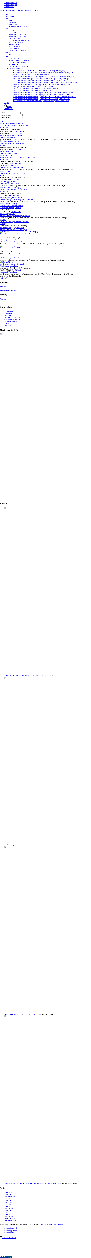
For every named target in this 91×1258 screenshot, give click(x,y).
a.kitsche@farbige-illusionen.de (11, 135)
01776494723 (15, 196)
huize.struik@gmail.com (8, 272)
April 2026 (8, 1192)
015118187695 (16, 212)
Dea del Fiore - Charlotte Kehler (11, 206)
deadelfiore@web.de (7, 214)
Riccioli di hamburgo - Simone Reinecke (14, 222)
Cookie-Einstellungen (12, 319)
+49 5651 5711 (16, 254)
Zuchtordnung (5, 303)
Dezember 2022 (10, 1218)
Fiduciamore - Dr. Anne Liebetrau (12, 143)
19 (6, 278)
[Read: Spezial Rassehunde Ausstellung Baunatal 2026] (6, 509)
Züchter (2, 145)
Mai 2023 (7, 1212)
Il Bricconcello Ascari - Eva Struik (12, 264)
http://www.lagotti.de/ (7, 137)
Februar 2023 (9, 1216)
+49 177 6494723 (19, 133)
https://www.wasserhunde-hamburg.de (13, 230)
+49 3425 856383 (19, 131)
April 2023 (8, 1214)
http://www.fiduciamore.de (9, 153)
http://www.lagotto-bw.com (9, 184)
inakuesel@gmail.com (8, 182)
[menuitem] (47, 14)
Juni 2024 (7, 1204)
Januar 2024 (8, 1210)
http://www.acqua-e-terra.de (10, 258)
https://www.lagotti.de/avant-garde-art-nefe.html (17, 200)
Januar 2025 (8, 1200)
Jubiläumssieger (10, 845)
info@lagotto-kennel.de (8, 240)
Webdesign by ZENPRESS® (52, 1224)
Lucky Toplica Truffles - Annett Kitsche (14, 125)
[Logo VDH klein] (19, 10)
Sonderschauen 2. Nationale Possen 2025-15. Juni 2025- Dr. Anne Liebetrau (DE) (33, 1183)
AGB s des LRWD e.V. (8, 290)
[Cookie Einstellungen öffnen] (16, 1255)
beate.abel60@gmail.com (9, 165)
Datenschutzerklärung (12, 317)
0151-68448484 (16, 163)
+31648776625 (16, 270)
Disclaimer (8, 315)
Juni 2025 (7, 1198)
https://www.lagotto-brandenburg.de (12, 167)
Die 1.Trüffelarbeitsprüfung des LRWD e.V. (19, 1014)
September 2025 (10, 1196)
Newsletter (8, 325)
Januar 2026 (8, 1194)
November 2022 (10, 1220)
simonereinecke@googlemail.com (12, 228)
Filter (2, 121)
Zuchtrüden (4, 127)
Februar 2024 (9, 1208)
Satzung (3, 299)
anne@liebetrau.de (6, 151)
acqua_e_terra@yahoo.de (9, 256)
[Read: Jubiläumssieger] (6, 678)
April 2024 (8, 1206)
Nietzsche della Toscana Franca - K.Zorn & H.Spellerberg (20, 234)
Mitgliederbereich (10, 321)
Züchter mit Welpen (7, 208)
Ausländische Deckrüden (9, 266)
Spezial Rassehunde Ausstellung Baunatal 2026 (21, 675)
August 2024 (9, 1202)
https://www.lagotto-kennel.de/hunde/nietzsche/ (16, 242)
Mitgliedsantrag (9, 311)
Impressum (8, 313)
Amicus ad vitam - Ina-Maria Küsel (12, 173)
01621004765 (15, 180)
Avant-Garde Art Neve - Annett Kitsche (14, 190)
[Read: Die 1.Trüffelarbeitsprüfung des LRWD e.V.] (6, 847)
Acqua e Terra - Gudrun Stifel (10, 248)
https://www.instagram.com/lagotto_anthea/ (15, 216)
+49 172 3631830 (19, 149)
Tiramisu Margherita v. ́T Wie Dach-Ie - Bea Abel (17, 157)
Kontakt (3, 287)
